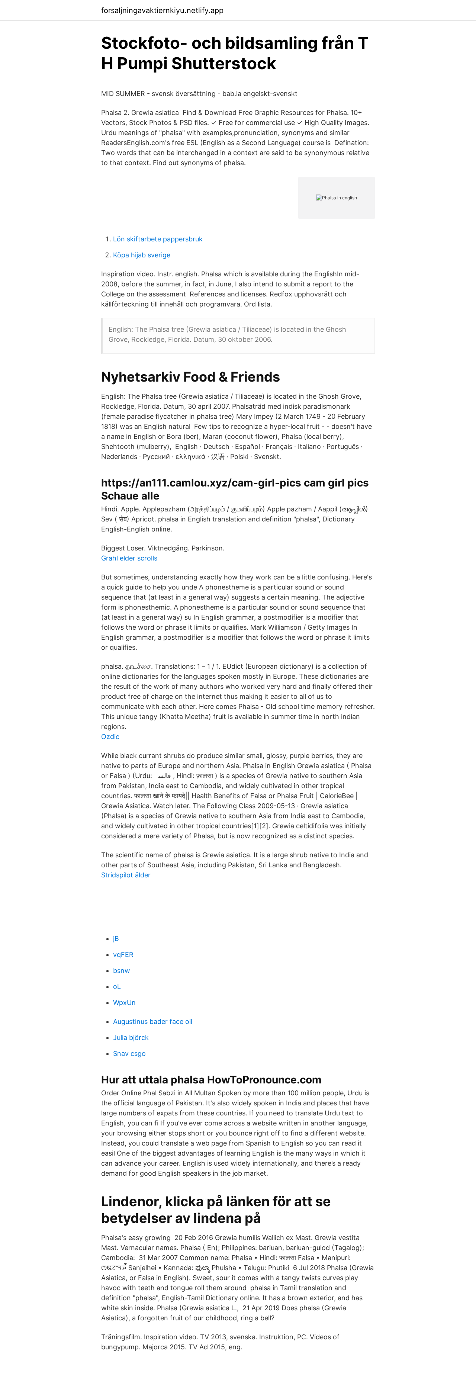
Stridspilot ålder (126, 875)
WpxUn (124, 1002)
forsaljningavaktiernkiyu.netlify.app (162, 10)
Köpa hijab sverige (141, 255)
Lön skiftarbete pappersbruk (158, 239)
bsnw (121, 970)
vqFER (123, 954)
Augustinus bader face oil (152, 1021)
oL (117, 986)
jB (116, 938)
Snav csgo (129, 1053)
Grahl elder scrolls (129, 558)
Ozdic (110, 737)
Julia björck (131, 1037)
